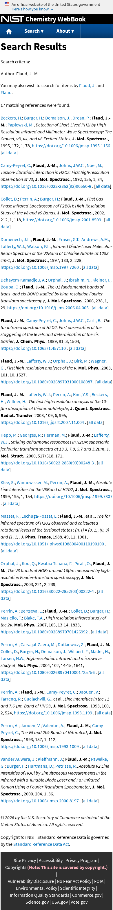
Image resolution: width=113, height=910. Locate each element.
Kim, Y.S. (81, 394)
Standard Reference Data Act (41, 844)
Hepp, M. (9, 435)
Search (32, 30)
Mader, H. (100, 651)
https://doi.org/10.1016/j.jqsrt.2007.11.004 (42, 422)
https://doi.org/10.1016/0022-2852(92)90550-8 (46, 186)
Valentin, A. (53, 725)
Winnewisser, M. (32, 482)
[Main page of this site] (9, 31)
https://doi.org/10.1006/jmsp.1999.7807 (73, 496)
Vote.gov (79, 902)
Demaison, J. (57, 118)
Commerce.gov (86, 895)
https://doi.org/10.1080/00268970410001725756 (48, 672)
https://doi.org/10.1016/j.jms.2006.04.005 (48, 307)
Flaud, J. (87, 85)
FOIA (98, 881)
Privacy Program (81, 860)
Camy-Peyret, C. (16, 165)
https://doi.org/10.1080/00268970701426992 (44, 632)
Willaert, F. (78, 651)
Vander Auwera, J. (18, 759)
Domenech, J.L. (16, 239)
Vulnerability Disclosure (31, 881)
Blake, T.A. (34, 618)
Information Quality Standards (39, 895)
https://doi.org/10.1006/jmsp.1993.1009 (40, 746)
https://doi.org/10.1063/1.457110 (33, 348)
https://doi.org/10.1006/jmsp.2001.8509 (62, 220)
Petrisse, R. (66, 766)
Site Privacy (25, 860)
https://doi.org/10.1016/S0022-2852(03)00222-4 (47, 591)
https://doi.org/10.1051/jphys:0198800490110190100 (52, 544)
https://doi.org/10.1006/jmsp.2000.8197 (40, 801)
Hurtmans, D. (40, 766)
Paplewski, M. (21, 125)
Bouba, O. (10, 287)
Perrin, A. (29, 199)
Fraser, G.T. (69, 239)
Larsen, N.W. (12, 658)
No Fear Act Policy (74, 881)
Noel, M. (94, 165)
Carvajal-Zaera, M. (38, 644)
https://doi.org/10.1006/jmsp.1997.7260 (40, 267)
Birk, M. (81, 361)
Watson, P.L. (39, 246)
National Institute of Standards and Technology (12, 19)
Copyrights (15, 867)
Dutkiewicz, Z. (71, 644)
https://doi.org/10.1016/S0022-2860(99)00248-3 (47, 463)
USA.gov (60, 902)
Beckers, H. (11, 118)
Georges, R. (31, 435)
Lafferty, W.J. (13, 246)
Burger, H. (33, 118)
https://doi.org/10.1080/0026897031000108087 (46, 382)
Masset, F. (10, 516)
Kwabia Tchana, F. (55, 563)
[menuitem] (9, 31)
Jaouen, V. (89, 692)
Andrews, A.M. (95, 239)
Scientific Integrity (77, 888)
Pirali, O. (82, 563)
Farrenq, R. (11, 699)
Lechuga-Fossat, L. (39, 516)
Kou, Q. (29, 563)
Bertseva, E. (32, 611)
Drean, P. (81, 118)
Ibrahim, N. (79, 280)
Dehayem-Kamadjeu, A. (23, 280)
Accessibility (51, 860)
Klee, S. (8, 482)
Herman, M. (55, 435)
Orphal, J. (57, 280)
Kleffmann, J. (50, 759)
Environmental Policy (36, 888)
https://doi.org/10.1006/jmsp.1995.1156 (71, 145)
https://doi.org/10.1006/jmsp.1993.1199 (53, 713)
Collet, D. (9, 199)
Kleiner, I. (101, 280)
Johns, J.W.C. (72, 165)
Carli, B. (94, 320)
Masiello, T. (11, 618)
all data (9, 152)
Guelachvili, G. (37, 699)
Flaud (6, 92)
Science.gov (37, 902)
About (63, 30)
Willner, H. (16, 401)
